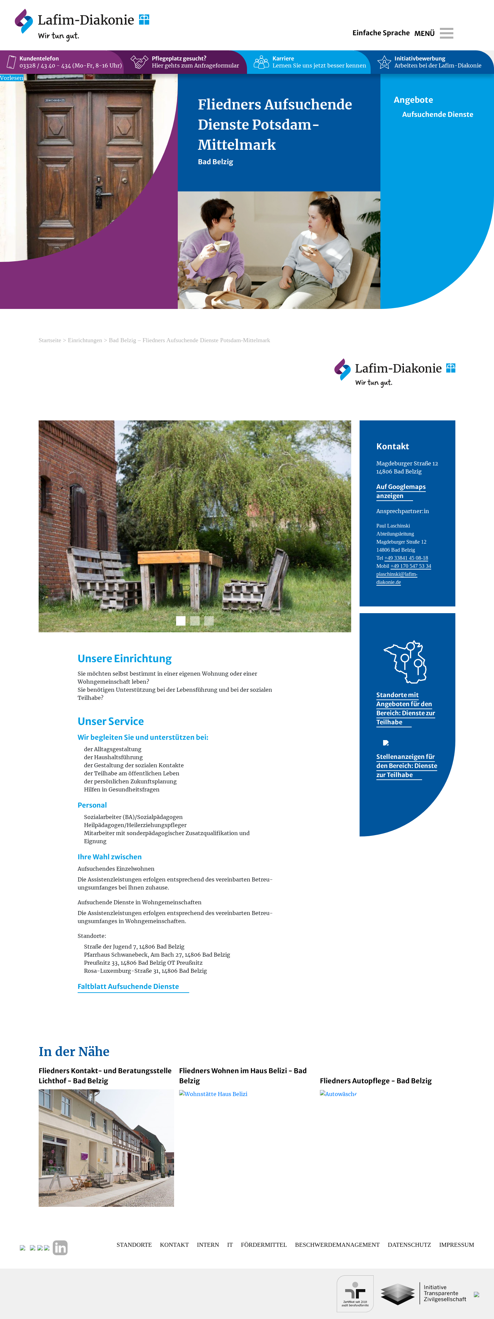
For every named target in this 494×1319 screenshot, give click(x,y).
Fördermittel (264, 1244)
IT (230, 1244)
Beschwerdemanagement (337, 1244)
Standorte (134, 1244)
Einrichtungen (85, 340)
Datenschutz (409, 1244)
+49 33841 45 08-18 (406, 558)
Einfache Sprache (381, 33)
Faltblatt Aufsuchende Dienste (128, 986)
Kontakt (174, 1244)
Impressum (456, 1244)
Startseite (50, 340)
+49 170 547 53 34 (410, 566)
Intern (208, 1244)
